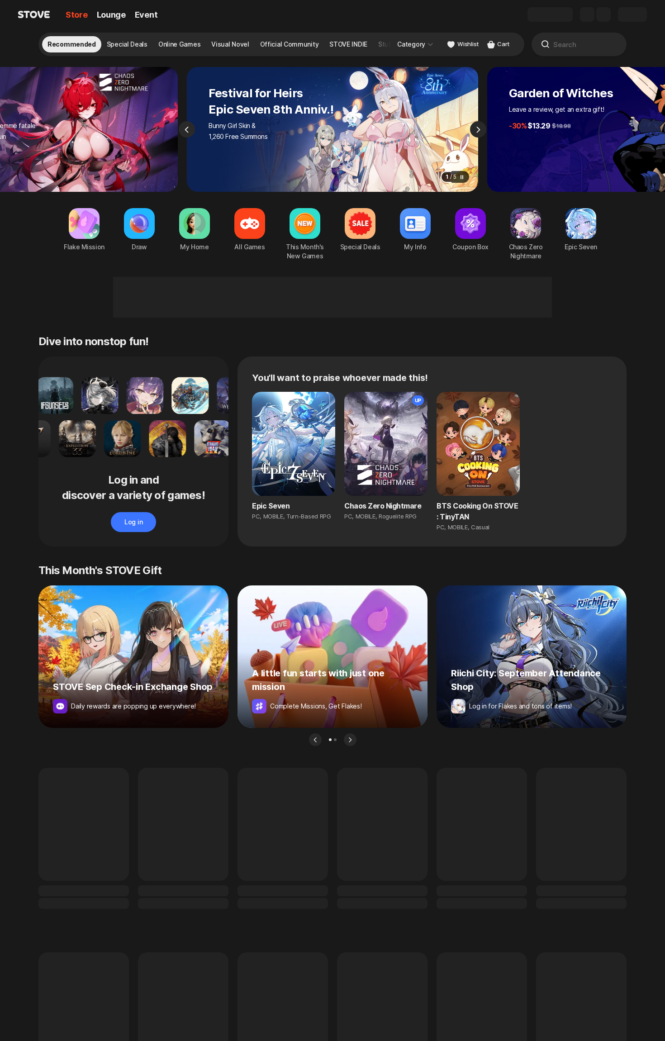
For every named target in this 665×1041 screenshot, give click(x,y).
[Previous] (187, 129)
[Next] (478, 129)
